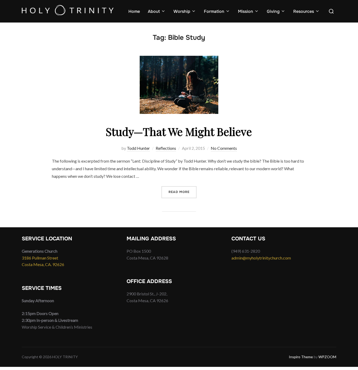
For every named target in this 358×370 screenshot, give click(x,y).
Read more (183, 192)
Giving (273, 11)
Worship (181, 11)
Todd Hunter (138, 148)
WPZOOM (327, 357)
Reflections (166, 148)
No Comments (224, 148)
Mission (245, 11)
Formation (214, 11)
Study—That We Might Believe (179, 131)
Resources (303, 11)
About (154, 11)
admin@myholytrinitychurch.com (261, 257)
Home (134, 11)
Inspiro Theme (301, 357)
